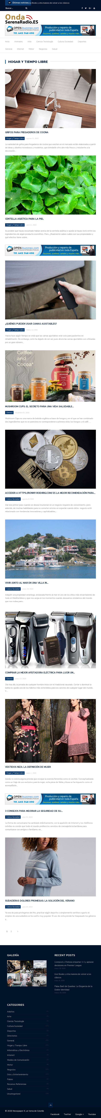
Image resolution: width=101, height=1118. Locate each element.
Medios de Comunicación (18, 1060)
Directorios (12, 1036)
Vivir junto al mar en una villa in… (26, 582)
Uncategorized (13, 1094)
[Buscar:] (13, 8)
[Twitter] (85, 8)
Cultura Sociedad (65, 41)
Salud (54, 49)
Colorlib (40, 1111)
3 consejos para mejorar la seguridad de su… (34, 811)
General (8, 49)
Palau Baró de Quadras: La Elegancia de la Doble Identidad (53, 3)
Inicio (7, 41)
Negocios (43, 49)
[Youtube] (94, 8)
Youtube (92, 1114)
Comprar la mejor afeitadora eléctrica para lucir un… (40, 672)
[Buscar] (26, 8)
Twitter (67, 1114)
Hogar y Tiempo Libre (15, 138)
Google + (79, 1114)
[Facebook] (82, 8)
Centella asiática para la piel (24, 218)
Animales (18, 41)
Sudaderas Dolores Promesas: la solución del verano (40, 900)
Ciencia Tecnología (44, 41)
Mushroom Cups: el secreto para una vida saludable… (39, 406)
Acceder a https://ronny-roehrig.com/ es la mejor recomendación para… (50, 493)
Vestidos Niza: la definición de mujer (28, 767)
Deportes (82, 41)
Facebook (54, 1114)
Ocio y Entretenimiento (17, 1074)
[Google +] (90, 8)
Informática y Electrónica (18, 1050)
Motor (31, 49)
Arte (29, 41)
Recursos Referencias (16, 1084)
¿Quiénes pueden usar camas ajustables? (31, 323)
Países (10, 1079)
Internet (20, 49)
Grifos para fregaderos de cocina (26, 132)
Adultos (10, 1011)
